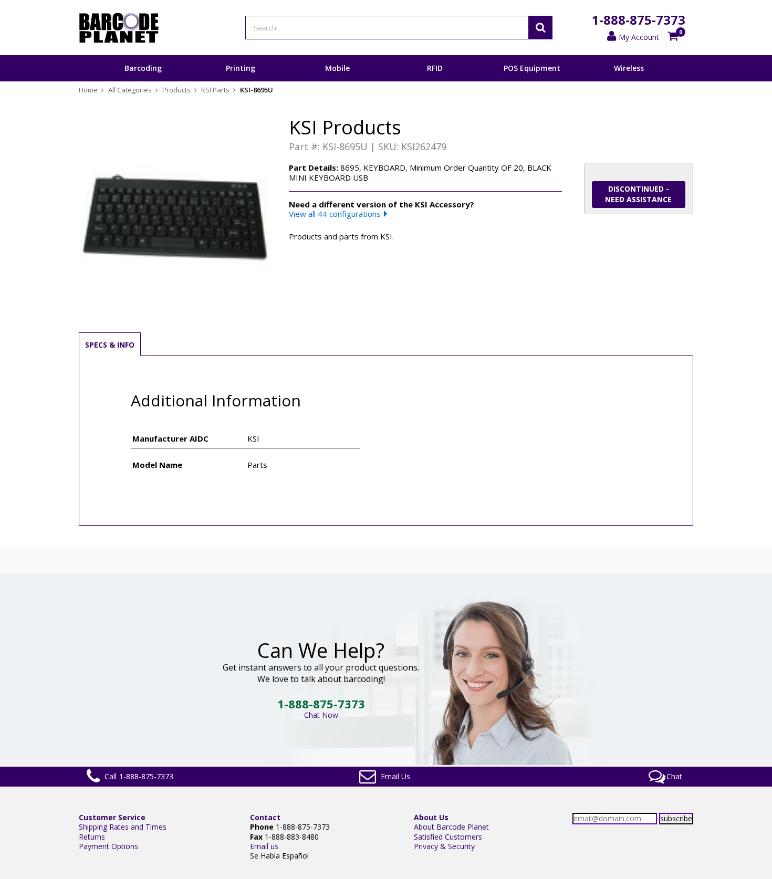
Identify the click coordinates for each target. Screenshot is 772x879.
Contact (265, 817)
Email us (264, 846)
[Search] (540, 27)
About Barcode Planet (451, 827)
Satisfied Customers (448, 837)
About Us (431, 817)
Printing (240, 68)
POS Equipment (532, 68)
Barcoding (143, 68)
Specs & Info (109, 345)
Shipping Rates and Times (122, 827)
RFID (435, 68)
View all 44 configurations (335, 213)
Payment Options (108, 846)
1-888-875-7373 (638, 19)
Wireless (629, 68)
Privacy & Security (444, 846)
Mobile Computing (337, 81)
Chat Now (321, 715)
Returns (92, 837)
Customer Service (112, 817)
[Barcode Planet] (119, 28)
